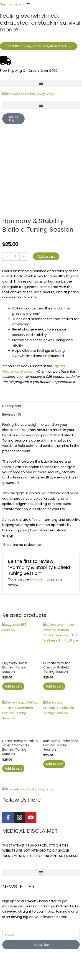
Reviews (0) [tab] (11, 414)
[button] (41, 83)
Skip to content (13, 4)
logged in (38, 579)
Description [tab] (11, 406)
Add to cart (46, 256)
